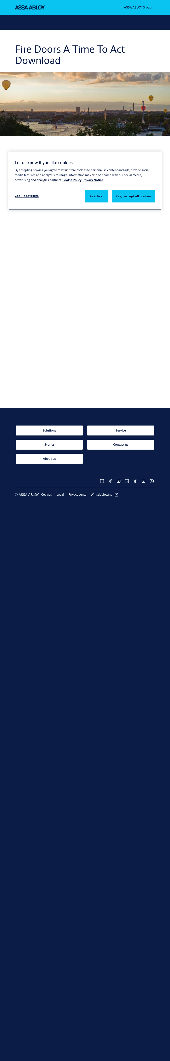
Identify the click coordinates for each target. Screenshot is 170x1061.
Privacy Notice (93, 180)
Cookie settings (27, 196)
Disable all (97, 196)
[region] (85, 181)
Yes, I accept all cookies (134, 196)
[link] (49, 430)
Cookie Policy (71, 180)
